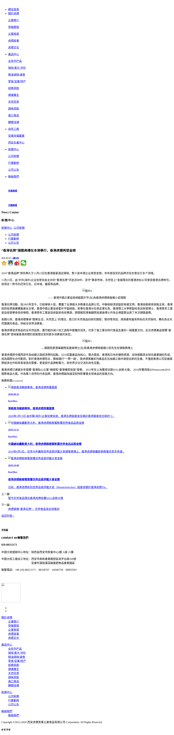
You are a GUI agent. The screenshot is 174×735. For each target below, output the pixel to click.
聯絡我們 (6, 711)
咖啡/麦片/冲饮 (17, 67)
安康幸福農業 (16, 135)
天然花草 (13, 101)
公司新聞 (13, 156)
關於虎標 (6, 617)
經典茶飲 (13, 88)
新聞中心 (6, 227)
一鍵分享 (15, 258)
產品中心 (6, 644)
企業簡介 (13, 20)
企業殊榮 (13, 33)
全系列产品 (15, 61)
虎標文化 (13, 47)
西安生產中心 (16, 142)
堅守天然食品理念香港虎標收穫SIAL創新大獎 (35, 498)
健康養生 (13, 95)
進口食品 (13, 115)
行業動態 (13, 163)
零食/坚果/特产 (17, 81)
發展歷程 (13, 27)
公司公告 (13, 169)
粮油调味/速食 (16, 74)
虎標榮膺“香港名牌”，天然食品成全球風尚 (33, 509)
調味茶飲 (13, 108)
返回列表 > (7, 515)
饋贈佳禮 (13, 122)
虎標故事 (13, 40)
